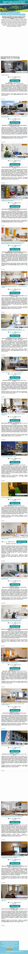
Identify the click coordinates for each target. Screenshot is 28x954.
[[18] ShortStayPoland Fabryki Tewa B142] (14, 808)
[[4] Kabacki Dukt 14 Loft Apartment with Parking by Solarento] (14, 192)
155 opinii (18, 83)
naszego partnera (4, 95)
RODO (12, 947)
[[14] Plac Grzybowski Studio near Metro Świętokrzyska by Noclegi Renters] (14, 612)
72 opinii (18, 339)
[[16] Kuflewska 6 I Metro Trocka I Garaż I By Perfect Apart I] (14, 695)
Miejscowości (17, 12)
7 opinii (14, 588)
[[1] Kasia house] (14, 67)
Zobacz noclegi (15, 80)
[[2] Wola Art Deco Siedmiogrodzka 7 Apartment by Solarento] (14, 108)
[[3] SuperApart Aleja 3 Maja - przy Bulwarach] (14, 151)
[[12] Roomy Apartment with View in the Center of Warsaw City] (14, 529)
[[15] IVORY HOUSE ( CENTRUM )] (14, 655)
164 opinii (19, 505)
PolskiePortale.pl (7, 953)
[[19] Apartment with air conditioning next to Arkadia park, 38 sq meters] (14, 848)
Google (6, 942)
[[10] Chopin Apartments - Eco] (14, 448)
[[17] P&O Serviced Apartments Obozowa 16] (14, 737)
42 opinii (25, 754)
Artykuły (22, 14)
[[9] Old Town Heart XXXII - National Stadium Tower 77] (14, 406)
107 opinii (13, 296)
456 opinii (21, 671)
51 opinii (18, 252)
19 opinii (16, 867)
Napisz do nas (19, 951)
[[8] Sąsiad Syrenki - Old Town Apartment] (14, 364)
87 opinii (12, 909)
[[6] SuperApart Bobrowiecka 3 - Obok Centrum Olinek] (14, 278)
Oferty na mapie (10, 12)
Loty (3, 14)
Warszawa (24, 60)
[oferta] (16, 71)
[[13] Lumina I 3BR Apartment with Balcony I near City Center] (14, 570)
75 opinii (24, 380)
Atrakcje (16, 14)
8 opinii (14, 126)
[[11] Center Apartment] (14, 489)
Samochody (10, 14)
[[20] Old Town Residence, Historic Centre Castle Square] (14, 891)
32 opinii (25, 167)
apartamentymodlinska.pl (23, 0)
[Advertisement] (14, 42)
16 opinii (14, 210)
